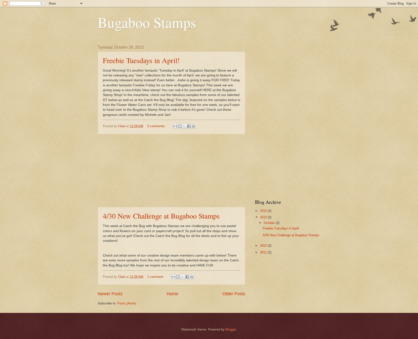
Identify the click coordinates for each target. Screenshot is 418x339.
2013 (264, 217)
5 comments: (157, 126)
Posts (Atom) (126, 303)
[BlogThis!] (179, 126)
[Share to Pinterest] (193, 126)
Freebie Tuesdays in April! (141, 60)
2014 (264, 211)
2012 (264, 245)
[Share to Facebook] (189, 126)
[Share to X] (184, 126)
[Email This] (175, 126)
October (270, 223)
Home (172, 293)
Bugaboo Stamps (147, 22)
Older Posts (234, 293)
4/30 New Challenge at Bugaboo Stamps (161, 216)
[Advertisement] (171, 170)
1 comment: (156, 277)
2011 (264, 252)
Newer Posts (110, 293)
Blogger (230, 329)
